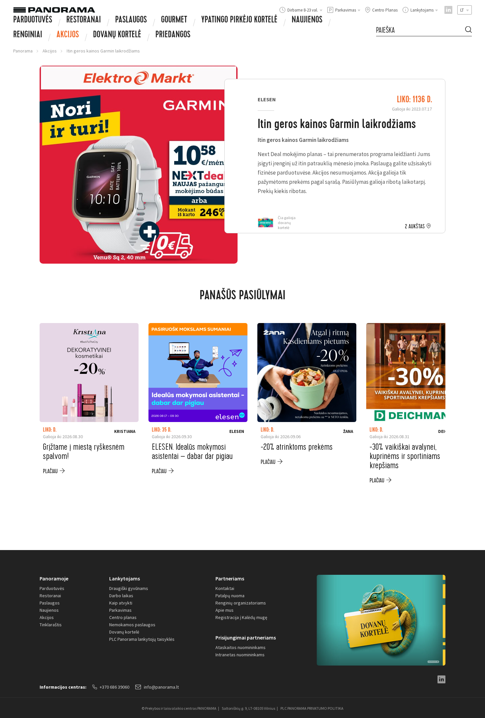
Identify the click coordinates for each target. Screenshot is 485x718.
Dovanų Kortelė (117, 35)
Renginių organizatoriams (240, 603)
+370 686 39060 (114, 687)
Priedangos (172, 35)
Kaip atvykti (120, 603)
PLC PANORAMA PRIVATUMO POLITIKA (311, 708)
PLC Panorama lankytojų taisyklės (142, 639)
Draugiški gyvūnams (128, 588)
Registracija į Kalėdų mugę (241, 617)
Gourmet (174, 20)
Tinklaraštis (51, 625)
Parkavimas (120, 610)
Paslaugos (131, 20)
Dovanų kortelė (124, 632)
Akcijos (67, 35)
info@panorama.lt (161, 687)
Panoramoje (54, 578)
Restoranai (83, 20)
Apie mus (224, 610)
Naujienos (307, 20)
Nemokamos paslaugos (132, 625)
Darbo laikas (121, 596)
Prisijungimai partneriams (245, 637)
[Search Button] (468, 30)
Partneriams (229, 578)
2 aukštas (415, 227)
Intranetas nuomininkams (240, 655)
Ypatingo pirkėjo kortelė (239, 20)
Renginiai (27, 35)
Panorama (23, 51)
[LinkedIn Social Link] (448, 10)
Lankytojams (124, 578)
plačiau (50, 471)
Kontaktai (224, 588)
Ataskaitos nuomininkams (240, 647)
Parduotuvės (32, 20)
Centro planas (123, 617)
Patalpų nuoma (229, 596)
